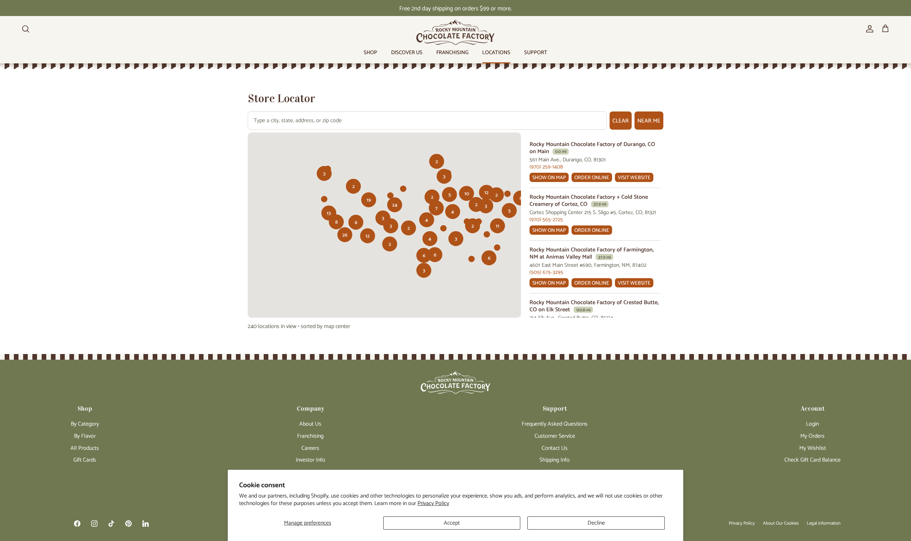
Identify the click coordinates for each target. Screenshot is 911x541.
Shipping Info (554, 460)
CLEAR (620, 121)
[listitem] (595, 161)
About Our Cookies (781, 523)
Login (812, 424)
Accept (452, 523)
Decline (596, 523)
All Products (84, 448)
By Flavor (85, 436)
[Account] (868, 29)
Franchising (310, 436)
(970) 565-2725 (546, 219)
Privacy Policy (433, 503)
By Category (85, 424)
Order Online (591, 177)
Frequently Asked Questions (555, 424)
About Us (310, 424)
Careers (310, 448)
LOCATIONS (496, 52)
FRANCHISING (452, 52)
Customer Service (555, 436)
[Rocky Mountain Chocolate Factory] (455, 32)
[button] (449, 194)
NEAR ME (648, 121)
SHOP (370, 52)
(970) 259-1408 (546, 166)
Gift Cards (84, 460)
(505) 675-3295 (546, 272)
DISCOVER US (406, 52)
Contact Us (555, 448)
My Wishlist (812, 448)
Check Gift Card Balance (812, 460)
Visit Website (634, 177)
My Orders (812, 436)
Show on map (549, 177)
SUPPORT (535, 52)
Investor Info (310, 460)
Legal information (824, 523)
